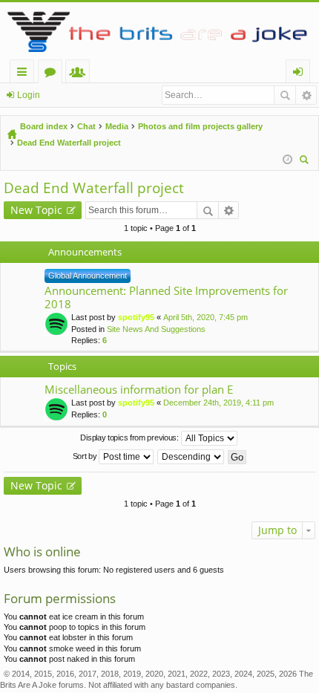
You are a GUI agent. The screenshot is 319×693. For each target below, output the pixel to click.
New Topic (36, 210)
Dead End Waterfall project (69, 142)
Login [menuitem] (300, 74)
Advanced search (306, 95)
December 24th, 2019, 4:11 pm (218, 402)
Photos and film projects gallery (200, 126)
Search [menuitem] (306, 161)
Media (116, 126)
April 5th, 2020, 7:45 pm (205, 317)
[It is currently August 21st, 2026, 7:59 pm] (287, 159)
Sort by (86, 456)
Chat (86, 126)
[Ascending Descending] (191, 456)
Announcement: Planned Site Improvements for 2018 (166, 297)
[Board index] (159, 30)
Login (28, 95)
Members (80, 74)
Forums (53, 74)
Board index (44, 126)
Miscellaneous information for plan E (139, 390)
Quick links (24, 74)
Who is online (42, 551)
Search (285, 95)
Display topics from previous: (130, 437)
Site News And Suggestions (156, 329)
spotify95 (136, 317)
